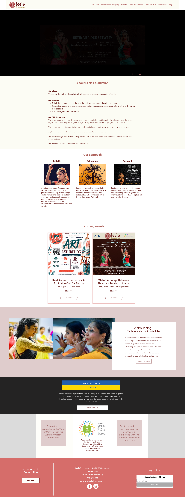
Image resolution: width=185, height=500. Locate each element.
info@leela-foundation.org (92, 475)
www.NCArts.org (92, 450)
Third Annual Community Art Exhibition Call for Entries (68, 282)
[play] (133, 73)
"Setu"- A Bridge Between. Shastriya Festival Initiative (114, 282)
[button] (162, 5)
